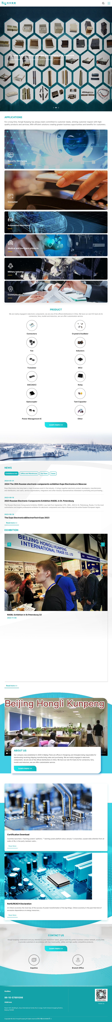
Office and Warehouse (29, 473)
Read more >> (11, 523)
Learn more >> (56, 425)
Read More (12, 846)
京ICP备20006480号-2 (44, 1018)
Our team (44, 473)
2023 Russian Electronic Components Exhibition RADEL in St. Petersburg (39, 501)
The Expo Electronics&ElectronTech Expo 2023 (26, 518)
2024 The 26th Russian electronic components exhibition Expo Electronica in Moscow (45, 484)
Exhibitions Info (11, 473)
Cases (53, 473)
